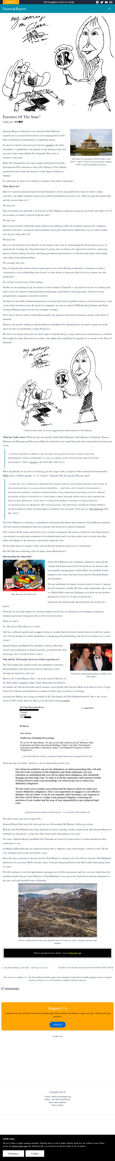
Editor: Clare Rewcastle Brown (57, 1099)
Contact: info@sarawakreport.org (57, 1096)
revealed (65, 700)
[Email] (110, 2)
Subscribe (73, 953)
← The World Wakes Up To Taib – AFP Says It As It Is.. (25, 968)
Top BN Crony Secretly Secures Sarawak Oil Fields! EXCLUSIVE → (85, 969)
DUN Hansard (96, 508)
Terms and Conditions (57, 1102)
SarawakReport (14, 8)
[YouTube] (106, 2)
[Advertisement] (57, 1061)
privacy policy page (20, 1146)
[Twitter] (101, 2)
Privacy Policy (57, 1105)
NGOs (6, 475)
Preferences (13, 1153)
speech (49, 145)
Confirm (35, 1153)
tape (39, 631)
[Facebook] (97, 2)
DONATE (11, 2)
